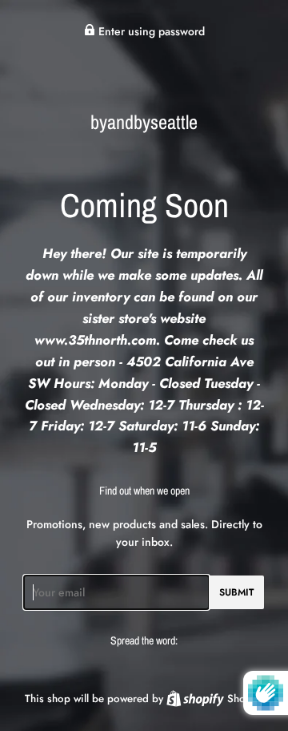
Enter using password (150, 31)
